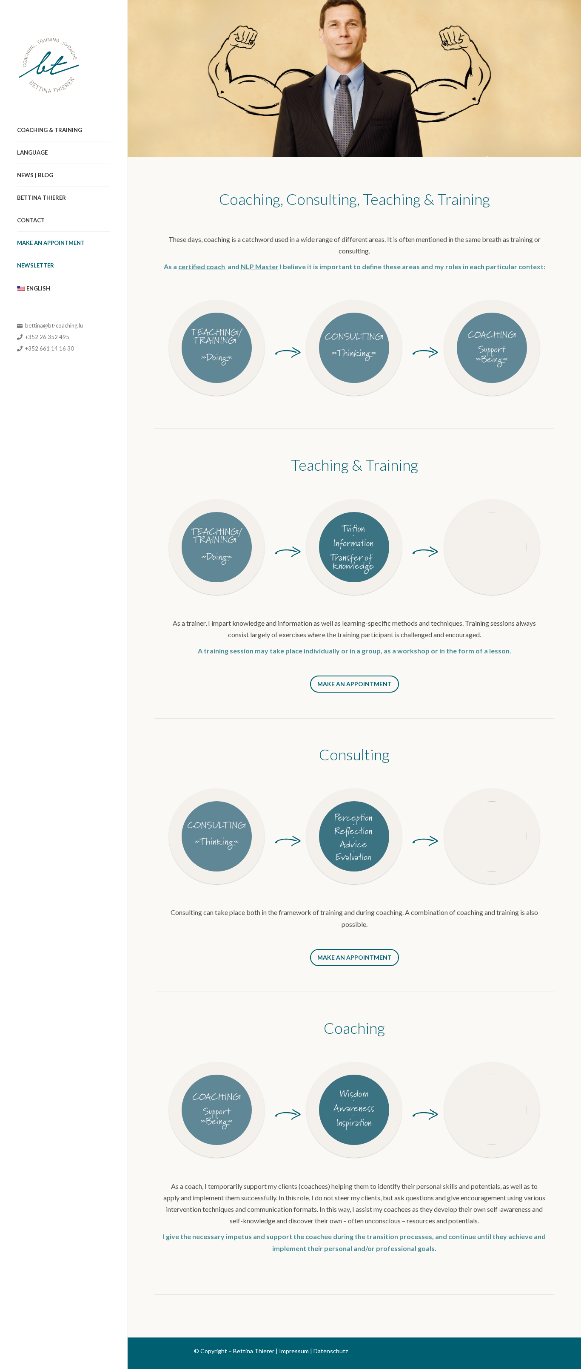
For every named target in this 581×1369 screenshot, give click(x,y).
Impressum (294, 1351)
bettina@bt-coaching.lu (53, 325)
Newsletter (35, 265)
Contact (31, 220)
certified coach (202, 266)
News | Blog (35, 175)
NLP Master (260, 266)
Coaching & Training (49, 130)
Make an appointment (51, 242)
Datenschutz (330, 1351)
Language (32, 152)
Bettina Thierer (41, 197)
